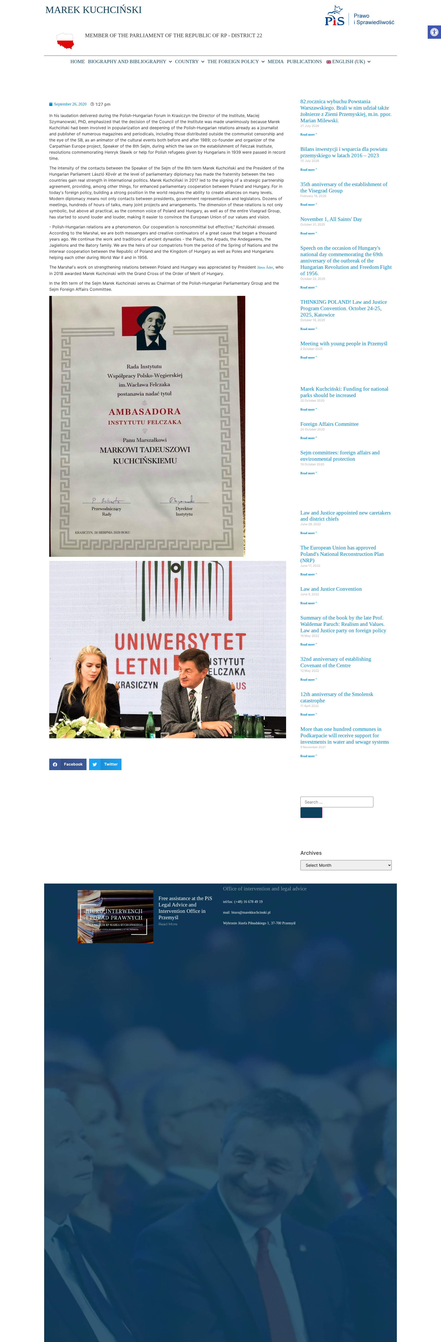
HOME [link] (77, 61)
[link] (434, 32)
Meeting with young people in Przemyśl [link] (343, 343)
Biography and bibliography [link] (127, 61)
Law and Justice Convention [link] (331, 589)
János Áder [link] (265, 267)
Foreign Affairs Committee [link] (329, 424)
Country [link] (187, 61)
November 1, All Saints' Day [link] (331, 219)
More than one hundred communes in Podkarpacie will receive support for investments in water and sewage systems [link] (344, 735)
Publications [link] (304, 61)
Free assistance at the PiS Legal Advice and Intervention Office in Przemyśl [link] (185, 907)
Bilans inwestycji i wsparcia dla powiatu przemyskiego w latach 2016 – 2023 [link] (343, 152)
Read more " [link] (308, 134)
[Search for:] (336, 802)
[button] (68, 764)
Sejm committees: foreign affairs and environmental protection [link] (340, 456)
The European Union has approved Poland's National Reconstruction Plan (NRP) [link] (342, 554)
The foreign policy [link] (233, 61)
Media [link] (276, 61)
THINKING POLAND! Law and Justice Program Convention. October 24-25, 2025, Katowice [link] (343, 308)
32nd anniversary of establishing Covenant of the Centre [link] (335, 662)
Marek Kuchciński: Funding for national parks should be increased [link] (344, 392)
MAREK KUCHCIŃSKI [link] (93, 9)
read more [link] (167, 924)
